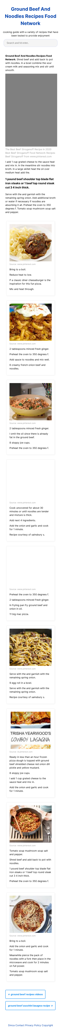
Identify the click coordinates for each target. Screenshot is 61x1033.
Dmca (11, 1025)
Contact (19, 1025)
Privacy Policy (33, 1025)
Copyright (47, 1025)
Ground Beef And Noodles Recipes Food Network (30, 16)
